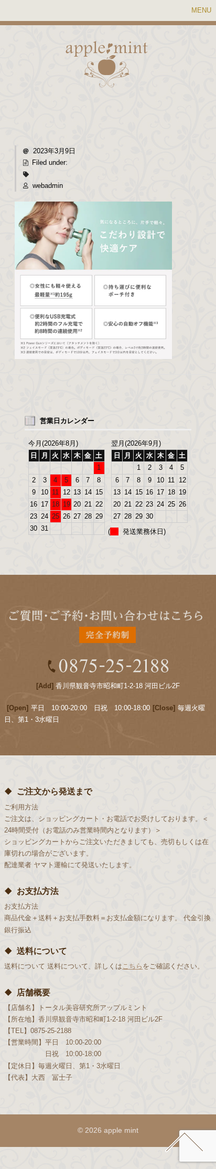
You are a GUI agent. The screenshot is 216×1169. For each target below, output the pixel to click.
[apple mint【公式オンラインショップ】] (107, 81)
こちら (132, 966)
